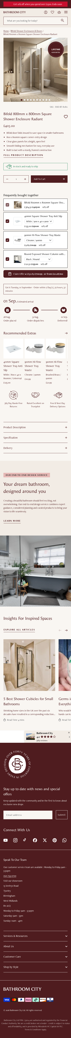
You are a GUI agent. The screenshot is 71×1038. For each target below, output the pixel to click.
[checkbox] (7, 221)
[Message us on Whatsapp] (64, 840)
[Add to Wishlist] (66, 116)
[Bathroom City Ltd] (14, 12)
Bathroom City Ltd (17, 1010)
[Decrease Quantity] (7, 179)
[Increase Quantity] (25, 179)
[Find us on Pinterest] (54, 840)
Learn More (12, 521)
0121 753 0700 (9, 875)
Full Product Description (23, 155)
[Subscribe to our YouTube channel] (5, 840)
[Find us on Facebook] (35, 840)
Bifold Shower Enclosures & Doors (26, 30)
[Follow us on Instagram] (15, 840)
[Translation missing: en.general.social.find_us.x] (44, 840)
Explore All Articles (19, 629)
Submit (62, 814)
